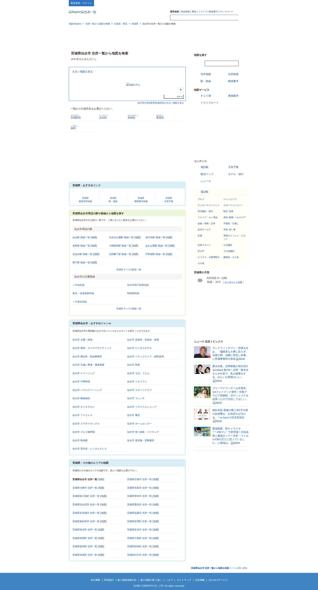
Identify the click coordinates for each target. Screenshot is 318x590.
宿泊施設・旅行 (205, 211)
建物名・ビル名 (231, 257)
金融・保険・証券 (206, 223)
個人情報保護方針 (127, 580)
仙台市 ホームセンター (139, 423)
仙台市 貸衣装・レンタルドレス (90, 448)
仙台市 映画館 (80, 440)
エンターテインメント (209, 205)
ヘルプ (232, 3)
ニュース (206, 181)
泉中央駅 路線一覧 (155, 237)
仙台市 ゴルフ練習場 (84, 432)
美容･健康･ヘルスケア (234, 217)
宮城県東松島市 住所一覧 (86, 521)
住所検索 (233, 74)
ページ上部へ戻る (219, 568)
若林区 (131, 117)
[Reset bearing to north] (180, 90)
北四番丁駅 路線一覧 (120, 254)
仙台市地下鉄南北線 (138, 285)
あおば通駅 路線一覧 (156, 245)
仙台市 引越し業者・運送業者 (88, 364)
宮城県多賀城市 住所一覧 (86, 512)
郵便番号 (213, 11)
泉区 (73, 128)
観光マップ (207, 174)
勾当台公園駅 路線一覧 (121, 237)
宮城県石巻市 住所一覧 (139, 479)
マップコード (226, 11)
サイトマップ (243, 3)
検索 (243, 17)
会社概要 (95, 580)
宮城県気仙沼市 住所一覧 (86, 504)
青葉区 (160, 117)
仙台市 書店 (133, 415)
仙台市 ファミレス (82, 415)
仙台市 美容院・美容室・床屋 (143, 339)
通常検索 (174, 11)
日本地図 (206, 74)
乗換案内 (233, 95)
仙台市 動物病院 (81, 398)
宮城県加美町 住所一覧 (85, 554)
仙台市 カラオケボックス (86, 423)
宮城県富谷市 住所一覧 (139, 529)
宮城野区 (76, 117)
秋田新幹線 (133, 293)
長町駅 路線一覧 (81, 245)
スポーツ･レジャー (232, 205)
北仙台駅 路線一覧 (82, 254)
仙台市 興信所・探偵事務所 (87, 356)
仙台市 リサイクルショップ (142, 406)
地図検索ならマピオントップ (213, 3)
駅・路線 (206, 81)
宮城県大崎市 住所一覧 (85, 487)
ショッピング (230, 199)
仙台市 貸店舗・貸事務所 (140, 440)
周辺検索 (185, 11)
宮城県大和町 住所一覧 (139, 538)
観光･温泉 (228, 211)
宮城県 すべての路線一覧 (128, 308)
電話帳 (204, 167)
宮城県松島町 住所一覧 (139, 546)
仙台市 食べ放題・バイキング (143, 432)
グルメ (201, 199)
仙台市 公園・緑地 (82, 339)
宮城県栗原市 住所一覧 (139, 504)
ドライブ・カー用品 (208, 217)
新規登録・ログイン (81, 3)
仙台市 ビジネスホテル (139, 348)
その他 (201, 263)
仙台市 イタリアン (137, 381)
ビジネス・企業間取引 (209, 257)
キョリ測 (206, 95)
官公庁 (201, 251)
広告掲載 (200, 580)
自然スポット (204, 245)
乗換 (194, 11)
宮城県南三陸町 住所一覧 (86, 496)
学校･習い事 (229, 229)
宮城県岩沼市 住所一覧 (85, 529)
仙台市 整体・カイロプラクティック (92, 348)
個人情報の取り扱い (151, 580)
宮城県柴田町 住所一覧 (85, 546)
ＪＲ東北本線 (80, 301)
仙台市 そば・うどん (138, 373)
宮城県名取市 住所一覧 (139, 487)
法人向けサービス (218, 580)
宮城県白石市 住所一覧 (139, 554)
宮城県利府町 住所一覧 (85, 538)
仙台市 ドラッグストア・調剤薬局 (145, 356)
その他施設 (228, 251)
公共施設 (227, 245)
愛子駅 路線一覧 (81, 262)
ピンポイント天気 (233, 282)
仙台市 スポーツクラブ (139, 390)
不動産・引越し (231, 223)
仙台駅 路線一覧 (81, 237)
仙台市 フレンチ (136, 398)
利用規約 (109, 580)
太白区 (103, 117)
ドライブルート (210, 102)
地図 (93, 237)
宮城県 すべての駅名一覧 (128, 269)
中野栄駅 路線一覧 (155, 254)
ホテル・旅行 (236, 174)
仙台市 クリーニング (84, 373)
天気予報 (233, 167)
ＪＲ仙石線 (78, 285)
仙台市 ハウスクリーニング (87, 390)
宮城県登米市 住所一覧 (139, 496)
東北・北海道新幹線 (83, 293)
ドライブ (202, 11)
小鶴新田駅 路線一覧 (120, 245)
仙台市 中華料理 (81, 381)
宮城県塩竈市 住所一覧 (139, 512)
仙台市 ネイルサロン (84, 406)
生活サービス (204, 229)
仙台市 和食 (133, 364)
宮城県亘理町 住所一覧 (139, 521)
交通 (200, 235)
